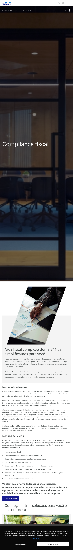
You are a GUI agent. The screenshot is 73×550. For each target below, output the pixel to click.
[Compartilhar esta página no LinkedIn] (64, 10)
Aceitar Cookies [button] (53, 544)
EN (63, 3)
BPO (16, 10)
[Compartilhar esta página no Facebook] (69, 10)
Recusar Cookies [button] (20, 544)
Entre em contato (11, 498)
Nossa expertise (7, 10)
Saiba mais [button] (36, 538)
